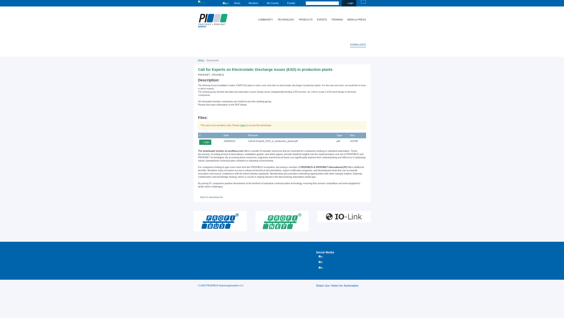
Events (322, 19)
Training (337, 19)
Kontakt (291, 3)
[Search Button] (303, 3)
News (237, 3)
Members (253, 3)
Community (265, 19)
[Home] (253, 14)
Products (306, 19)
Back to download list (211, 197)
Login (350, 3)
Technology (286, 19)
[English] (363, 2)
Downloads (358, 44)
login (243, 125)
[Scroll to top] (560, 313)
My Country (273, 3)
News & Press (356, 19)
